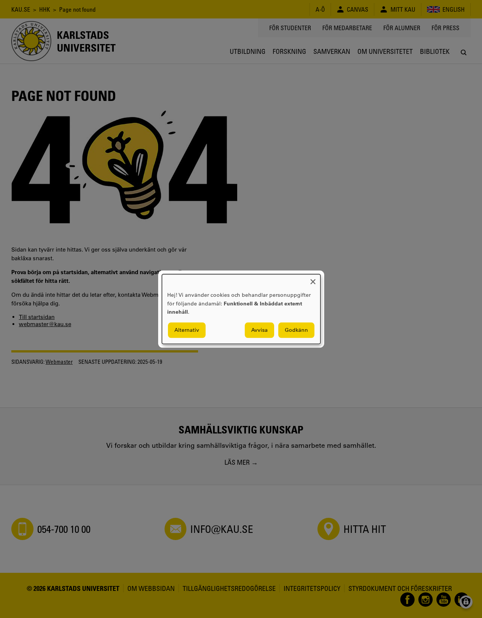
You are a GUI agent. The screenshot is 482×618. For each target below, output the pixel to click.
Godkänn (296, 330)
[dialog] (241, 309)
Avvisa (259, 330)
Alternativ (186, 330)
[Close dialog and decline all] (312, 279)
